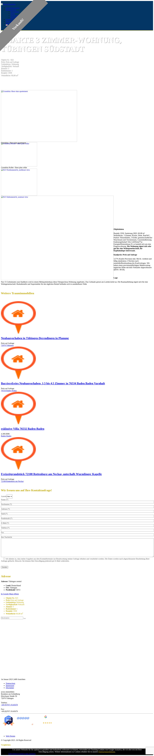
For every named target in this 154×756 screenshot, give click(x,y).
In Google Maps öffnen (10, 594)
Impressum (10, 686)
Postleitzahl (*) (6, 518)
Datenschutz (10, 683)
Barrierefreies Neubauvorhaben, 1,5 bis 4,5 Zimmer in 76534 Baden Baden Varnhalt (53, 383)
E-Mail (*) (5, 523)
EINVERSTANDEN (16, 754)
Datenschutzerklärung (106, 752)
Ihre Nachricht (6, 537)
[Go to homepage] (8, 4)
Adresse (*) (5, 509)
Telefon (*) (5, 528)
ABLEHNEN (30, 754)
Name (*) (4, 500)
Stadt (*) (4, 514)
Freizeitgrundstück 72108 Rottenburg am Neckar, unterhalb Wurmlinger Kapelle (51, 474)
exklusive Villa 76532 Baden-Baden (22, 428)
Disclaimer (10, 688)
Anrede (4, 496)
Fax (2, 532)
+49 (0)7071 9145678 (9, 705)
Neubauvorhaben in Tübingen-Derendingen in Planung (35, 338)
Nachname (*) (6, 504)
